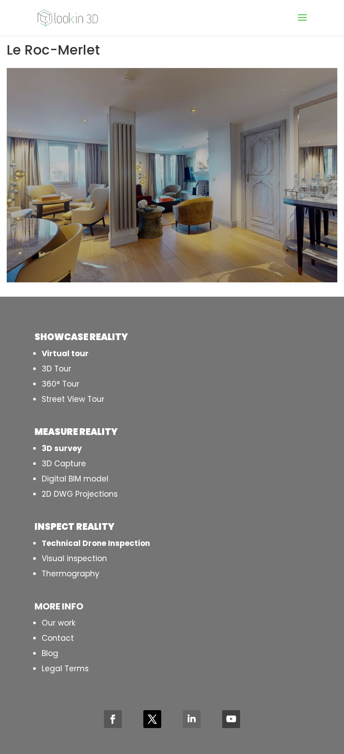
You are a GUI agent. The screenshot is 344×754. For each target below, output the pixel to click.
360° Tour (60, 384)
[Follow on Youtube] (231, 719)
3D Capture (64, 463)
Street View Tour (73, 399)
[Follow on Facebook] (113, 719)
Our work (58, 623)
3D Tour (56, 368)
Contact (58, 638)
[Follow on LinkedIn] (192, 719)
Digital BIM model (75, 478)
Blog (50, 653)
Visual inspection (74, 558)
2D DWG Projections (80, 494)
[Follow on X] (152, 719)
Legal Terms (65, 668)
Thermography (70, 573)
